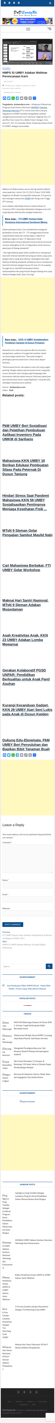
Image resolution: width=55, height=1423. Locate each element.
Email (5, 894)
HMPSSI (35, 107)
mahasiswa (26, 86)
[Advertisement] (27, 157)
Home (9, 1401)
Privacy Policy (42, 1401)
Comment (7, 842)
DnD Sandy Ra (8, 1410)
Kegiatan (6, 68)
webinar (18, 88)
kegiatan (19, 86)
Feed (34, 1404)
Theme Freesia (31, 1410)
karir (13, 86)
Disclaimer (19, 1401)
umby (12, 88)
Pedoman (30, 1401)
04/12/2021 (8, 81)
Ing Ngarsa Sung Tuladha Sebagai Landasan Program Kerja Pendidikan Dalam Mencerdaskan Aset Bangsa (31, 1196)
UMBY (28, 198)
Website (6, 908)
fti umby (8, 86)
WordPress (41, 1410)
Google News (23, 1405)
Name (5, 880)
